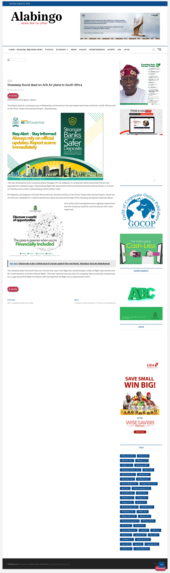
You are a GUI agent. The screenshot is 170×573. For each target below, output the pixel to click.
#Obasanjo (127, 511)
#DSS (148, 470)
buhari (126, 535)
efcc (153, 535)
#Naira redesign (141, 488)
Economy (61, 49)
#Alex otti (128, 456)
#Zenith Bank (128, 530)
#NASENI (127, 493)
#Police (144, 516)
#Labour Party (148, 484)
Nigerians (151, 544)
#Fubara (144, 474)
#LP (125, 488)
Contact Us (157, 563)
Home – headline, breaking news (25, 49)
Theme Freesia (34, 564)
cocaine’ (140, 535)
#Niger (141, 498)
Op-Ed (127, 49)
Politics (49, 49)
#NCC (142, 493)
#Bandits (127, 460)
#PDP (143, 511)
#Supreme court (130, 521)
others (126, 549)
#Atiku (143, 456)
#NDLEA (127, 498)
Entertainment (97, 49)
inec (126, 544)
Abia (144, 530)
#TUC (126, 525)
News (74, 49)
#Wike (139, 525)
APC (155, 530)
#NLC (141, 502)
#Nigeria (127, 502)
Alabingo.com (13, 564)
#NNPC (147, 507)
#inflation (143, 479)
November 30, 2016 (16, 90)
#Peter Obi (128, 516)
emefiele (127, 539)
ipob (138, 544)
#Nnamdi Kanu (129, 507)
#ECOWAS (128, 474)
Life (119, 49)
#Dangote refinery (130, 470)
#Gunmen (127, 479)
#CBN (126, 465)
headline (143, 539)
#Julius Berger (129, 484)
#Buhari (142, 460)
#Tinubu (148, 521)
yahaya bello (141, 549)
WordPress (44, 564)
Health (82, 49)
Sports (111, 49)
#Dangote (141, 465)
